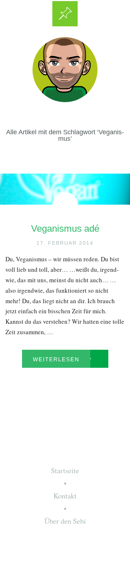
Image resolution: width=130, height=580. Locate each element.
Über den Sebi (65, 521)
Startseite (65, 470)
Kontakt (65, 496)
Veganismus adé (65, 228)
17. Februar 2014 (65, 243)
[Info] (65, 13)
